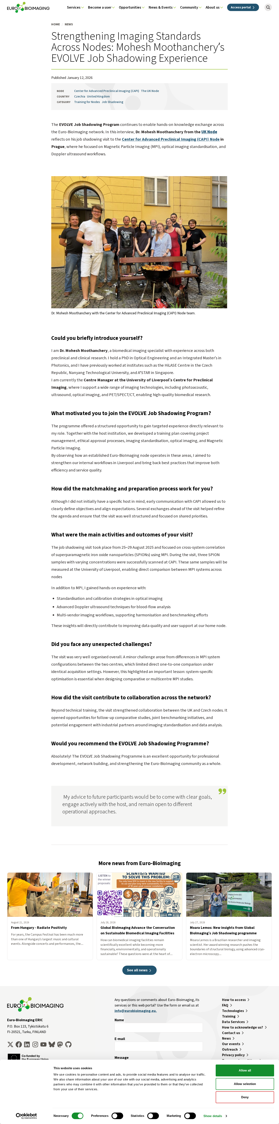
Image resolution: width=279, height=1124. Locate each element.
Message (122, 1057)
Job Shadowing (112, 102)
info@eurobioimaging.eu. (136, 1010)
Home (55, 24)
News (69, 24)
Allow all (245, 1070)
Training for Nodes (87, 102)
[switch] (117, 1116)
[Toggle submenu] (82, 7)
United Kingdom (98, 96)
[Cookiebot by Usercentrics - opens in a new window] (26, 1116)
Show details (212, 1116)
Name (119, 1020)
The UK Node (150, 91)
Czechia (79, 96)
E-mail (120, 1038)
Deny (245, 1097)
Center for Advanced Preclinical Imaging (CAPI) (106, 91)
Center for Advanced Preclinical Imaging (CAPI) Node (171, 139)
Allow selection (245, 1084)
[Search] (268, 7)
